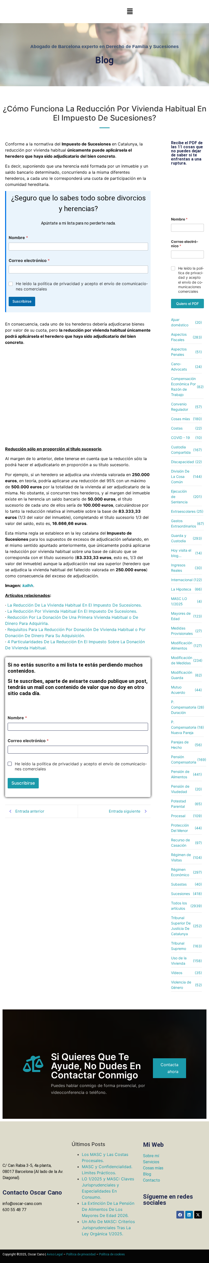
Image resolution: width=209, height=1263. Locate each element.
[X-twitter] (198, 1214)
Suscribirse (21, 301)
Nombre (18, 237)
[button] (130, 11)
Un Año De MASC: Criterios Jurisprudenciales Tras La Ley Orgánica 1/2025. (108, 1227)
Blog (147, 1174)
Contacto (151, 1180)
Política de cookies (112, 1254)
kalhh (27, 585)
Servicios (151, 1161)
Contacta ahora (169, 1068)
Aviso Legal (55, 1254)
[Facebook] (180, 1214)
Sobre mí (151, 1155)
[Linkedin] (189, 1214)
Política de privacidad (81, 1254)
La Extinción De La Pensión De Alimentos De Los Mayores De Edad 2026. (108, 1209)
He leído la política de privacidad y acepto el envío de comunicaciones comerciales (82, 286)
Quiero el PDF (187, 303)
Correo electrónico (29, 260)
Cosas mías (153, 1168)
